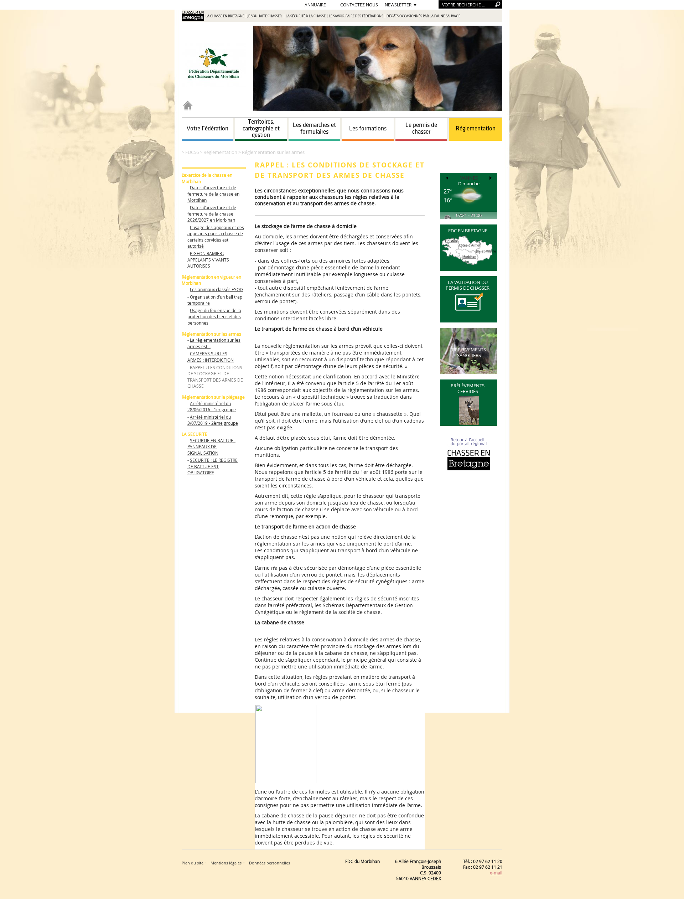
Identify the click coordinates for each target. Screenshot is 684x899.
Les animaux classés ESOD (216, 289)
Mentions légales (226, 863)
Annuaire (315, 4)
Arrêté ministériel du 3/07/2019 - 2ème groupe (212, 420)
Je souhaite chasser (265, 16)
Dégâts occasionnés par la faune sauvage (423, 16)
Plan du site (193, 863)
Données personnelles (269, 863)
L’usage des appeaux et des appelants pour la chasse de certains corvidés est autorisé (215, 236)
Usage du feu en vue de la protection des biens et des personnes (214, 317)
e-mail (496, 872)
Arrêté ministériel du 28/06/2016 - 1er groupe (211, 407)
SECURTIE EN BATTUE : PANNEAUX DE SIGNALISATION (211, 447)
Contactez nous (359, 4)
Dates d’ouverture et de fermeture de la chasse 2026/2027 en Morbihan (211, 214)
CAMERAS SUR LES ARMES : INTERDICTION (210, 357)
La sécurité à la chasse (306, 16)
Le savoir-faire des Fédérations (356, 16)
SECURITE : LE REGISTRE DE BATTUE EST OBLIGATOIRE (212, 466)
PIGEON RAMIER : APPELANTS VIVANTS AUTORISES (208, 259)
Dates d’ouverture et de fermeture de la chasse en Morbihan (213, 194)
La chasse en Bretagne (225, 16)
